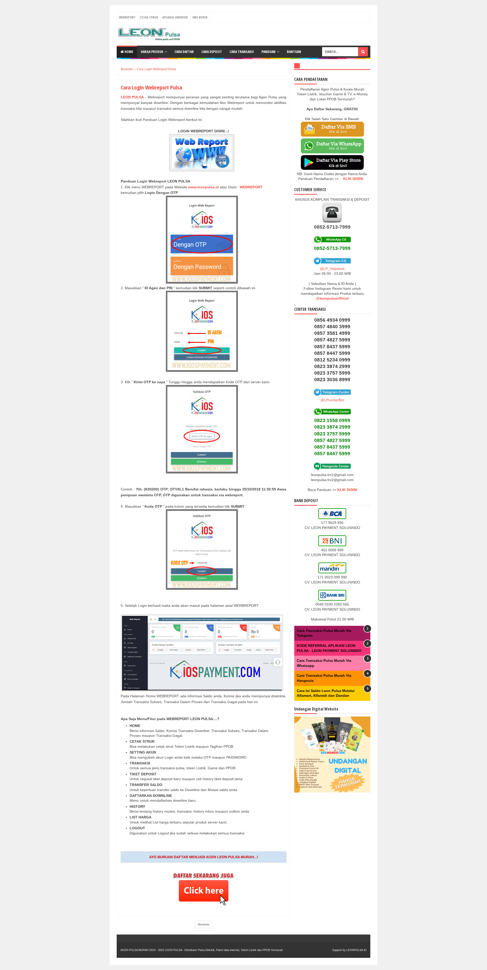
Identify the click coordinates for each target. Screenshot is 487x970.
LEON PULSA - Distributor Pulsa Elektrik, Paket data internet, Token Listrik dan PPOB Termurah (224, 949)
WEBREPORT (252, 187)
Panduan (268, 51)
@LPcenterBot (332, 400)
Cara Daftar (184, 51)
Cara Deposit (211, 51)
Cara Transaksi (242, 51)
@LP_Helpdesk (332, 269)
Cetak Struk (149, 17)
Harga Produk (152, 51)
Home (128, 51)
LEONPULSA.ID (356, 949)
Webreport (127, 17)
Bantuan (294, 51)
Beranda (203, 924)
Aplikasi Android (175, 17)
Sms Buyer (199, 17)
